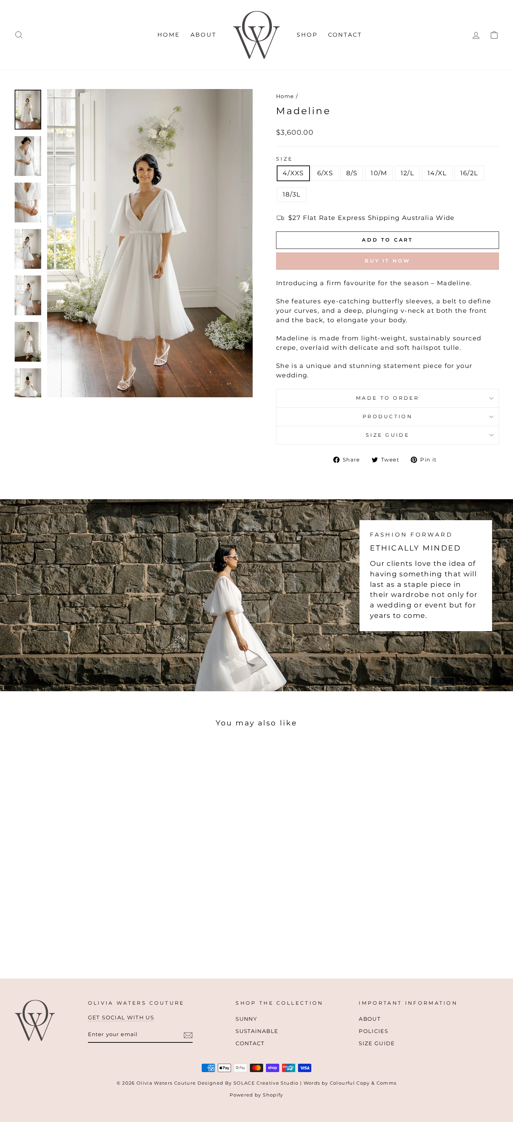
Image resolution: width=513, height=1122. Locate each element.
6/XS (325, 173)
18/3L (292, 194)
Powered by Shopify (256, 1095)
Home (285, 96)
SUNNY (246, 1019)
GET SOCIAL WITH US (121, 1017)
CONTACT (345, 34)
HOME (168, 34)
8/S (351, 173)
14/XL (437, 173)
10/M (379, 173)
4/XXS (293, 173)
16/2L (469, 173)
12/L (407, 173)
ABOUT (203, 34)
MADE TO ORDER (387, 398)
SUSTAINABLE (257, 1031)
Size (284, 159)
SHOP (307, 34)
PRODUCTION (387, 416)
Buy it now (388, 261)
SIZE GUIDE (387, 435)
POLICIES (373, 1031)
